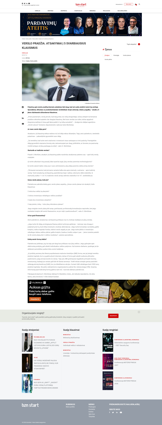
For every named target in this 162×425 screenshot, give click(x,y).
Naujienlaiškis (122, 10)
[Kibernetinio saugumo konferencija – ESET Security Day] (108, 342)
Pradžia (23, 38)
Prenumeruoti (119, 4)
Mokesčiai (67, 334)
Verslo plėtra (108, 59)
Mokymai (50, 10)
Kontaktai (92, 409)
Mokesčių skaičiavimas (71, 338)
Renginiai (93, 10)
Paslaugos (106, 10)
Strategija (116, 55)
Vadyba (28, 61)
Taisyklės (92, 416)
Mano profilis (70, 407)
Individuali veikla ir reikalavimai (74, 345)
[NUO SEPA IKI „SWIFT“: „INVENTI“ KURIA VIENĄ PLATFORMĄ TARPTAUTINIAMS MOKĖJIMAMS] (27, 383)
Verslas (37, 10)
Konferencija (119, 339)
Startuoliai (78, 10)
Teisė (36, 357)
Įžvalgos (107, 55)
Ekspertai (64, 10)
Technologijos (39, 337)
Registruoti (113, 315)
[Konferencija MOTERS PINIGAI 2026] (108, 380)
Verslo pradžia (28, 38)
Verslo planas (127, 55)
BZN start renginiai (121, 358)
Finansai (37, 379)
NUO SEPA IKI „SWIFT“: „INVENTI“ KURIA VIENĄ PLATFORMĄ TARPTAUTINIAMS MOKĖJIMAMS (46, 385)
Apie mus (92, 414)
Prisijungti (128, 4)
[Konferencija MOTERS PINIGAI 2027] (108, 361)
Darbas (91, 412)
